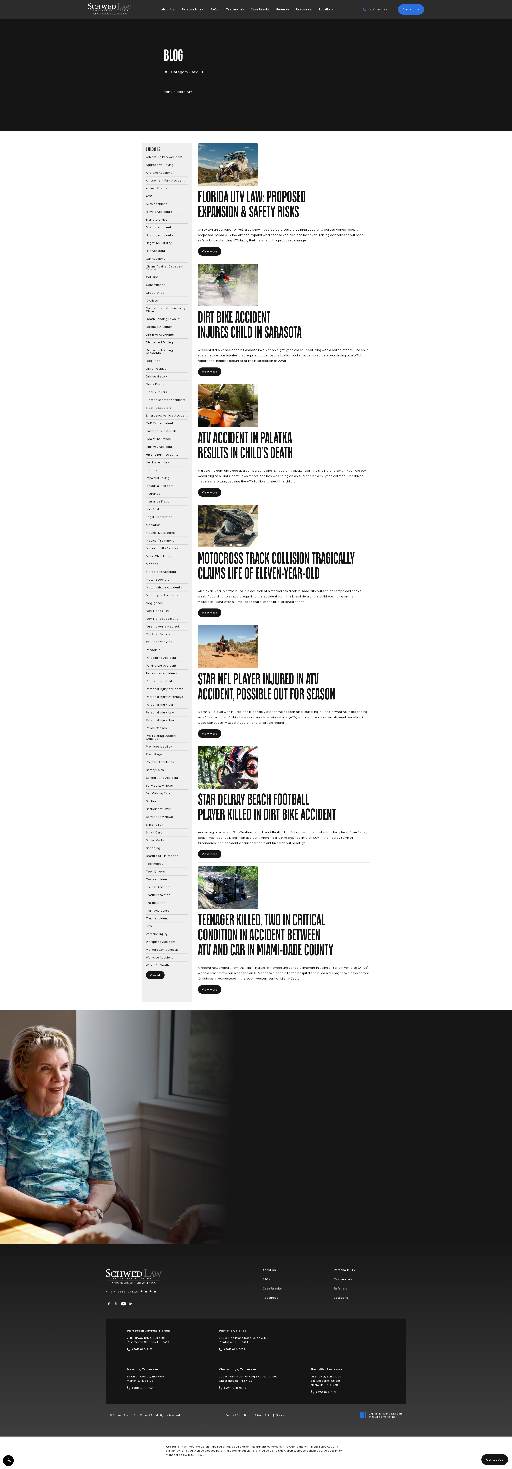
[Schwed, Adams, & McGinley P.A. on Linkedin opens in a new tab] (131, 1304)
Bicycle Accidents (159, 211)
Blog (180, 92)
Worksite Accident (159, 957)
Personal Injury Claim (161, 704)
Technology (154, 863)
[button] (8, 1460)
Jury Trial (152, 509)
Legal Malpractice (159, 517)
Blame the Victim (158, 219)
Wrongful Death (157, 965)
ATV (149, 196)
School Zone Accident (162, 777)
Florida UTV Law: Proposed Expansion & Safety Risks (252, 205)
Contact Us (411, 9)
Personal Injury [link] (192, 9)
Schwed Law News (159, 785)
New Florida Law (158, 610)
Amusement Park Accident (165, 180)
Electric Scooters (159, 407)
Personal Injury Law (160, 712)
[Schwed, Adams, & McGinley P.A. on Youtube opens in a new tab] (123, 1304)
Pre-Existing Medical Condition (161, 737)
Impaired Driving (158, 477)
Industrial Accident (160, 485)
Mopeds (152, 563)
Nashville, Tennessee (326, 1369)
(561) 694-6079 (193, 1455)
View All (155, 975)
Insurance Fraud (157, 501)
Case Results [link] (260, 9)
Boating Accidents (159, 235)
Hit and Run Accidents (162, 454)
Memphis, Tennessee (142, 1369)
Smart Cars (154, 832)
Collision (152, 276)
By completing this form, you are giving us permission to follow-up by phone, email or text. (435, 1153)
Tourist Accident (158, 887)
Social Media (155, 840)
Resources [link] (304, 9)
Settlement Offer (158, 808)
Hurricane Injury (157, 462)
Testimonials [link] (235, 9)
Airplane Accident (159, 172)
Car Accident (155, 258)
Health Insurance (158, 438)
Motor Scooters (157, 579)
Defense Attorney (159, 326)
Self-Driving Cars (158, 793)
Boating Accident (158, 227)
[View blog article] (228, 164)
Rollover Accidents (160, 762)
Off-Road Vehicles (159, 642)
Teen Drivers (155, 871)
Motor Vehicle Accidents (164, 587)
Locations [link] (326, 9)
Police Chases (156, 727)
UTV (149, 926)
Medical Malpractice (161, 532)
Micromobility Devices (162, 548)
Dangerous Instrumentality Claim (165, 309)
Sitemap (281, 1415)
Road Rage (154, 754)
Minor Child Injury (158, 556)
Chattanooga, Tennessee (237, 1369)
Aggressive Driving (160, 164)
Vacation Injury (156, 933)
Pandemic (153, 649)
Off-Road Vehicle (158, 634)
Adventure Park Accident (164, 157)
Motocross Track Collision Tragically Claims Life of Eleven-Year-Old (276, 566)
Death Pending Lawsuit (163, 318)
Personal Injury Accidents (164, 688)
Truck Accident (157, 918)
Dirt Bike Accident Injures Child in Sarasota (250, 325)
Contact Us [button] (494, 1459)
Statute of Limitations (162, 855)
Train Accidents (157, 910)
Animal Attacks (157, 188)
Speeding (153, 848)
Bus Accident (155, 250)
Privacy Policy (263, 1415)
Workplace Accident (160, 941)
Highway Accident (159, 446)
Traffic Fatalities (158, 894)
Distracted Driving (159, 342)
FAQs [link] (214, 9)
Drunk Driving (155, 384)
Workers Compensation (163, 949)
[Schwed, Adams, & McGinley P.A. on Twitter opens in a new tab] (116, 1304)
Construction (156, 284)
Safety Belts (155, 769)
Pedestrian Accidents (162, 673)
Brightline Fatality (159, 242)
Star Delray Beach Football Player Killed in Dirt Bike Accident (267, 807)
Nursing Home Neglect (162, 626)
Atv (189, 92)
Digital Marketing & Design (385, 1415)
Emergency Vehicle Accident (167, 415)
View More (209, 251)
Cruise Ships (155, 292)
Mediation (153, 524)
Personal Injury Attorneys (164, 696)
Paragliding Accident (161, 657)
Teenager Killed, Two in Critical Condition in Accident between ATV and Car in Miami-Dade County (265, 935)
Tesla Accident (157, 879)
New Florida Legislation (163, 618)
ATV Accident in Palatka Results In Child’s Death (245, 446)
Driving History (157, 376)
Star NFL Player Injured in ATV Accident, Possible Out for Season (266, 687)
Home (168, 92)
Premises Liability (159, 746)
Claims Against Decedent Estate (164, 267)
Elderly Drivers (156, 391)
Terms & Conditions (238, 1415)
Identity (151, 470)
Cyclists (152, 300)
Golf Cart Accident (159, 423)
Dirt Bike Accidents (160, 334)
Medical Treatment (160, 540)
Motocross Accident (161, 571)
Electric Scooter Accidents (166, 399)
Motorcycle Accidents (162, 595)
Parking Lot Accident (161, 665)
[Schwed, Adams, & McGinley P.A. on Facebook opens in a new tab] (108, 1304)
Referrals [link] (283, 9)
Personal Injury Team (161, 720)
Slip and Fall (154, 824)
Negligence (154, 602)
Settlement (154, 801)
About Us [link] (167, 9)
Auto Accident (156, 203)
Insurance (153, 493)
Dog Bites (153, 360)
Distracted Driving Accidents (159, 351)
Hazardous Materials (161, 431)
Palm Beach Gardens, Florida (148, 1330)
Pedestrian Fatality (160, 681)
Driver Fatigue (156, 368)
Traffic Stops (155, 902)
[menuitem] (168, 9)
